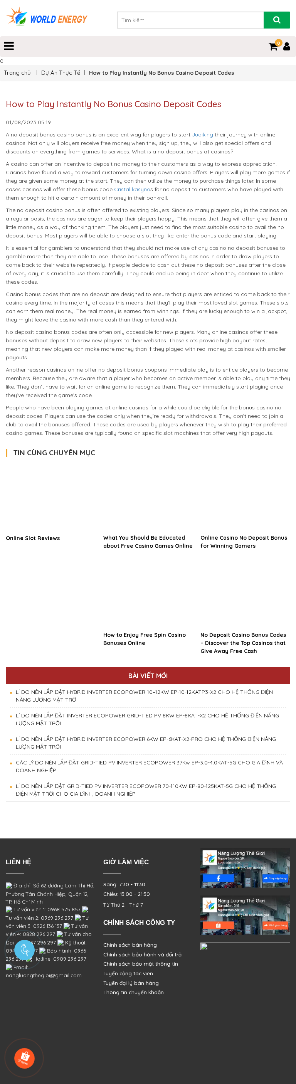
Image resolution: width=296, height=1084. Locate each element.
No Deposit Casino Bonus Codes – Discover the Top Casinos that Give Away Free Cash (243, 643)
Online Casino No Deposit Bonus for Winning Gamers (243, 541)
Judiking (202, 134)
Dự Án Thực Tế (60, 72)
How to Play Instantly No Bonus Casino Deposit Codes (113, 104)
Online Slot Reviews (33, 538)
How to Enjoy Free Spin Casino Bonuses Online (144, 638)
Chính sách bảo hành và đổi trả (142, 954)
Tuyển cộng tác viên (128, 973)
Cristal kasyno (132, 189)
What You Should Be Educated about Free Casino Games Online (148, 541)
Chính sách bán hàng (130, 945)
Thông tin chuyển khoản (133, 992)
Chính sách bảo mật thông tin (140, 964)
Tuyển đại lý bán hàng (131, 983)
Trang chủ (18, 72)
